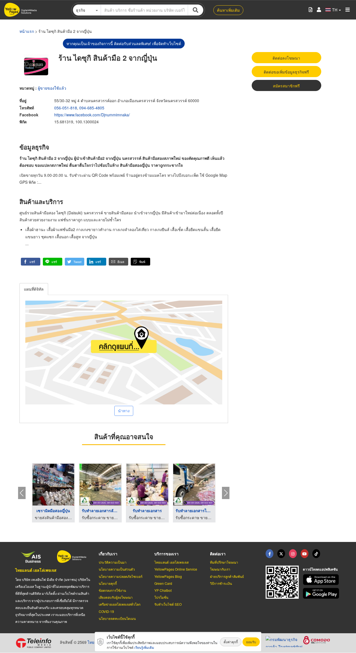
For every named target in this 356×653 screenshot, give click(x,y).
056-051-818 (65, 108)
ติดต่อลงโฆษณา (286, 58)
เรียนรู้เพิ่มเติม (144, 647)
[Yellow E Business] (269, 553)
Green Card (163, 583)
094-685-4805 (91, 108)
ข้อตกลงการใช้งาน (112, 590)
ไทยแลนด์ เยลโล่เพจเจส (35, 570)
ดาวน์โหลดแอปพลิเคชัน (320, 569)
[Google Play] (322, 593)
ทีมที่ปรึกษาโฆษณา (224, 562)
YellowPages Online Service (175, 569)
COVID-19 (106, 611)
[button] (30, 262)
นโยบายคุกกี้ (108, 583)
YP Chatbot (163, 590)
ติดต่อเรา (218, 553)
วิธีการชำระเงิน (221, 583)
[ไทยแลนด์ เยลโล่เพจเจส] (281, 553)
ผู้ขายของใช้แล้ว (52, 88)
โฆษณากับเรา (220, 569)
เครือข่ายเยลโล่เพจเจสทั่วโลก (119, 604)
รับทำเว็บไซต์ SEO (168, 604)
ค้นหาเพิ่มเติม (228, 10)
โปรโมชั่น (161, 597)
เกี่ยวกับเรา (108, 553)
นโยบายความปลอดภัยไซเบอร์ (120, 576)
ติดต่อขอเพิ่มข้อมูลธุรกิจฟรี (286, 72)
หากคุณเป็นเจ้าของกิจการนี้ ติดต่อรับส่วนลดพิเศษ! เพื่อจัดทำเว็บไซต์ (123, 43)
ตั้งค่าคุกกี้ (231, 641)
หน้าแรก (26, 31)
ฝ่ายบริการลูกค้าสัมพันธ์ (227, 576)
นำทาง (124, 410)
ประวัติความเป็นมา (113, 562)
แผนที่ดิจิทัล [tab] (34, 289)
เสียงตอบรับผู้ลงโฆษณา (116, 597)
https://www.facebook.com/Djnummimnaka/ (92, 114)
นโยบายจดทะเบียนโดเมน (117, 618)
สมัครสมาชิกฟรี (286, 86)
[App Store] (322, 579)
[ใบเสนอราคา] (310, 9)
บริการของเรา (166, 553)
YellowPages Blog (168, 576)
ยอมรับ (251, 641)
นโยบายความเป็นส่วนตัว (117, 569)
